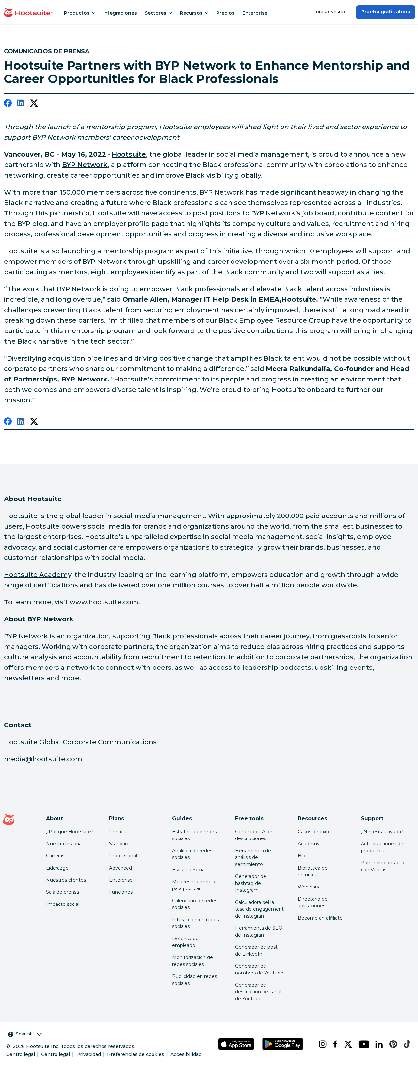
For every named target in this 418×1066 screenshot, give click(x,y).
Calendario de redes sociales (194, 904)
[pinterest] (391, 1044)
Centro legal (20, 1054)
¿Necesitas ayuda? (382, 832)
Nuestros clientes (66, 880)
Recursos (191, 13)
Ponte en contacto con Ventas (382, 866)
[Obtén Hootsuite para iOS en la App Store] (236, 1044)
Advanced (120, 868)
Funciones (121, 892)
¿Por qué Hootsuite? (69, 832)
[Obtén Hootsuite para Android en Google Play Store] (282, 1044)
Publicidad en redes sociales (194, 979)
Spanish (24, 1033)
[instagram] (321, 1044)
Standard (119, 844)
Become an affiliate (320, 918)
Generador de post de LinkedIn (256, 950)
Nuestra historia (64, 844)
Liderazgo (57, 868)
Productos (76, 13)
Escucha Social (189, 869)
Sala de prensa (62, 892)
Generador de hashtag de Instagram (250, 883)
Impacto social (62, 904)
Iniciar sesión (330, 12)
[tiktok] (405, 1044)
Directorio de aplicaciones (313, 902)
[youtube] (361, 1044)
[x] (346, 1044)
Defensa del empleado (186, 942)
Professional (123, 856)
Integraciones (120, 13)
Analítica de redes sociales (192, 854)
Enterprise (254, 13)
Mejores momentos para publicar (194, 885)
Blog (303, 856)
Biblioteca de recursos (313, 871)
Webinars (308, 887)
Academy (309, 844)
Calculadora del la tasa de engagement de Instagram (259, 909)
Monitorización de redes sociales (192, 961)
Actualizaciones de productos (382, 847)
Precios (225, 13)
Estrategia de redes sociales (194, 835)
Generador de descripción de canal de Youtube (258, 992)
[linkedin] (21, 104)
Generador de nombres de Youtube (259, 969)
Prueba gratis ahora (385, 12)
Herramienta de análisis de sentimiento (253, 857)
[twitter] (34, 104)
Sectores (155, 13)
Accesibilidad (185, 1054)
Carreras (55, 856)
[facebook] (8, 104)
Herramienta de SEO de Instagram (258, 931)
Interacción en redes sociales (195, 923)
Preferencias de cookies (135, 1054)
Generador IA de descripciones (253, 835)
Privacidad (88, 1054)
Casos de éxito (314, 832)
